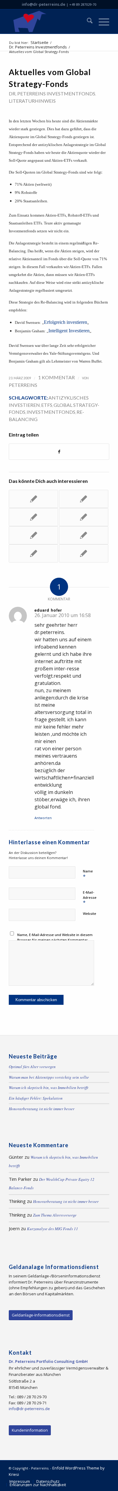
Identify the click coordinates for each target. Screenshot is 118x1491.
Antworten (43, 817)
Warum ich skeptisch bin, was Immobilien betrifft (48, 1087)
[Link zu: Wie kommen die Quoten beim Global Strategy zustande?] (33, 535)
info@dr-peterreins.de (43, 4)
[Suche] (87, 21)
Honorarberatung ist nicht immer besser (41, 1108)
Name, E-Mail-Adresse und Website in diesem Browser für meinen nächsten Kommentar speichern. (55, 939)
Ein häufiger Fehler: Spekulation (36, 1098)
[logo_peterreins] (49, 21)
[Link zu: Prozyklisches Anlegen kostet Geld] (83, 499)
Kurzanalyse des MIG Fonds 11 (52, 1228)
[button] (11, 1480)
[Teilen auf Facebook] (59, 452)
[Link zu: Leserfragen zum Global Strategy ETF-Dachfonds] (83, 535)
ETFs (46, 405)
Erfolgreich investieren (65, 322)
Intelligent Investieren (69, 330)
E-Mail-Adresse (90, 898)
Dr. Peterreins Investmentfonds (52, 93)
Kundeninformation (30, 1430)
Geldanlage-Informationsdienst (41, 1315)
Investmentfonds (51, 412)
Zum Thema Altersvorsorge (55, 1215)
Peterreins (23, 385)
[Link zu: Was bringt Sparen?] (33, 517)
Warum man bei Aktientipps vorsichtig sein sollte (49, 1077)
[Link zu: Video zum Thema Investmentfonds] (83, 517)
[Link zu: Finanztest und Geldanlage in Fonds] (83, 553)
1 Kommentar (56, 377)
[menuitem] (87, 21)
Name (88, 874)
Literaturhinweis (32, 101)
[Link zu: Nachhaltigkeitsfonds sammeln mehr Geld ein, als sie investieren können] (33, 499)
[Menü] (101, 21)
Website (89, 913)
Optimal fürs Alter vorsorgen (32, 1066)
